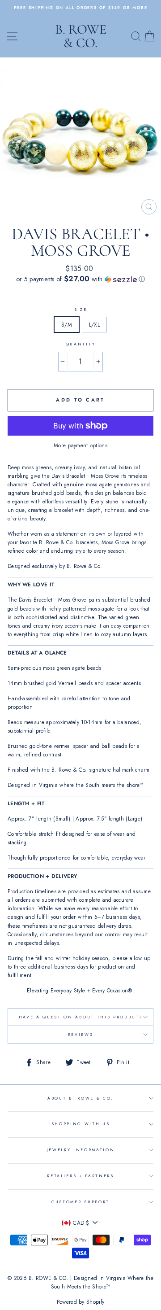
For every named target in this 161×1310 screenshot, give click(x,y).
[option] (80, 7)
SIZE (80, 309)
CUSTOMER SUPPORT (80, 1202)
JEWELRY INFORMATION (81, 1150)
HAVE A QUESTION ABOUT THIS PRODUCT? (81, 1017)
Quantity (80, 344)
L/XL (94, 324)
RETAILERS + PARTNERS (80, 1176)
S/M (66, 324)
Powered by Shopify (80, 1302)
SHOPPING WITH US (80, 1124)
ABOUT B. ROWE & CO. (80, 1098)
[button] (80, 279)
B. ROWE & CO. (80, 36)
